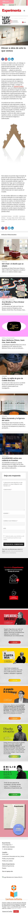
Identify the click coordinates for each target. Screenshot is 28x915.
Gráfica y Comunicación (8, 299)
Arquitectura (5, 456)
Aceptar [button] (16, 911)
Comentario (7, 489)
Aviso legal (5, 854)
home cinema (4, 219)
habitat (20, 218)
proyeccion (14, 219)
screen (2, 221)
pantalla (10, 219)
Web (4, 528)
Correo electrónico (10, 521)
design (13, 218)
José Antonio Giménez (6, 216)
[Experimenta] (11, 10)
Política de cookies (7, 861)
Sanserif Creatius (18, 86)
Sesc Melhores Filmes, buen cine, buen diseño (13, 341)
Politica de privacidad (8, 858)
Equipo (4, 868)
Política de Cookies (16, 908)
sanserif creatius (21, 219)
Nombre (6, 513)
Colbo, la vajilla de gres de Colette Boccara (12, 379)
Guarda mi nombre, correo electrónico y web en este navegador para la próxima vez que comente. (13, 537)
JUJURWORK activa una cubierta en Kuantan (12, 459)
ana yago (9, 218)
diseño (16, 218)
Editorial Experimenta (8, 866)
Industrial (4, 261)
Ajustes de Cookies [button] (7, 911)
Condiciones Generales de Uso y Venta (13, 856)
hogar (23, 218)
